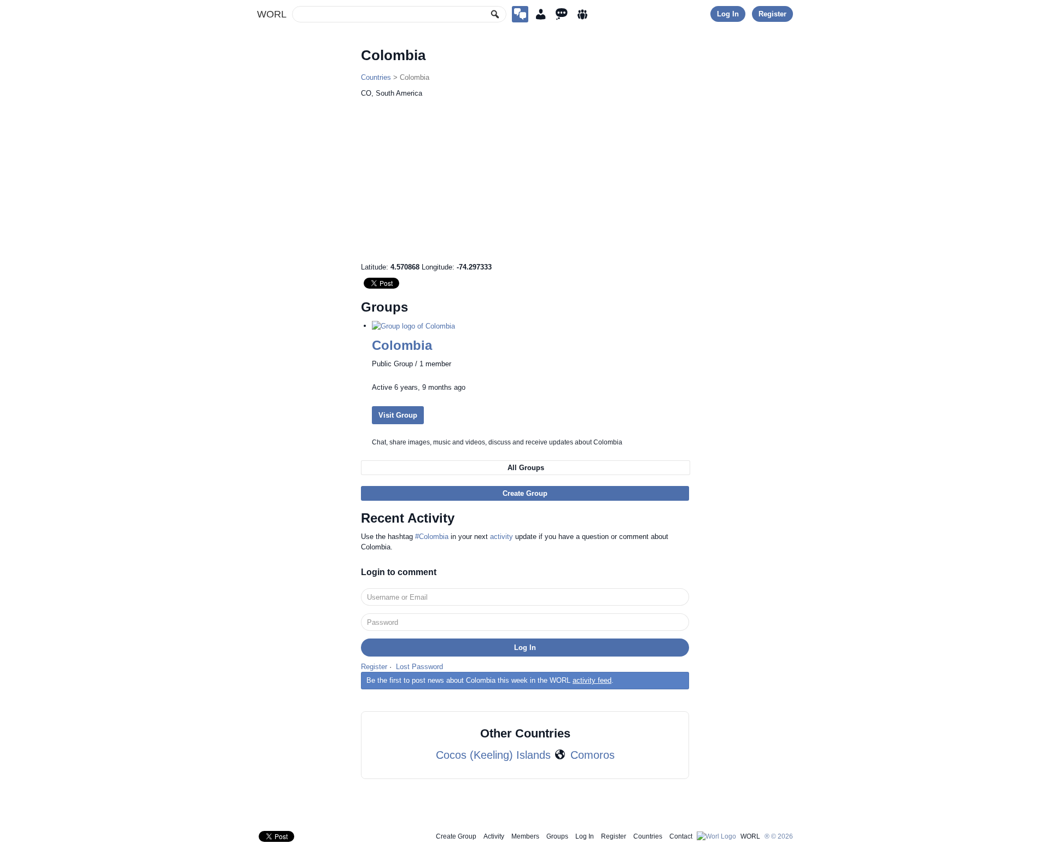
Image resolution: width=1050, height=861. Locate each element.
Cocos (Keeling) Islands (493, 755)
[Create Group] (520, 14)
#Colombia (431, 536)
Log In (728, 14)
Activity (493, 836)
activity (501, 536)
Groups (557, 836)
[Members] (541, 14)
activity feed (592, 680)
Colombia (402, 345)
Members (525, 836)
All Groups (526, 468)
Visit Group (397, 415)
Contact (680, 836)
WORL (272, 14)
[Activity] (561, 14)
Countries (376, 77)
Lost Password (419, 667)
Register (772, 14)
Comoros (592, 755)
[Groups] (582, 14)
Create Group (525, 493)
